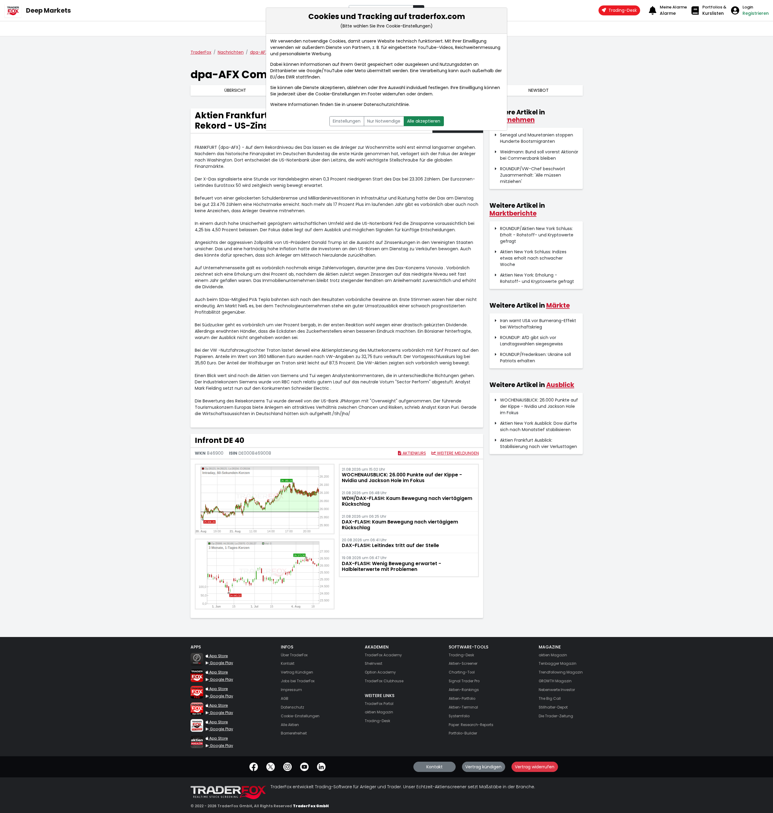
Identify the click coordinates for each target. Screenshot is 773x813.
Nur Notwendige (383, 121)
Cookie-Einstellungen (337, 94)
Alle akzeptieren (423, 121)
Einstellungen (347, 121)
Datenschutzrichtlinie (386, 104)
